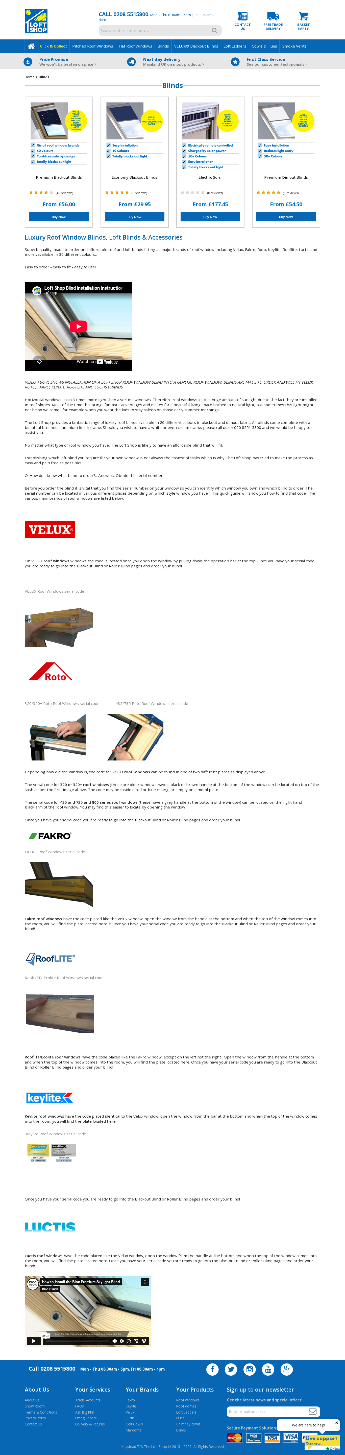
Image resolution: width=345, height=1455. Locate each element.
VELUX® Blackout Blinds (196, 46)
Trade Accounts (87, 1400)
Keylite (131, 1406)
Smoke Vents (294, 46)
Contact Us (33, 1424)
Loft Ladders (235, 46)
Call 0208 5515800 (123, 14)
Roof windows (188, 1400)
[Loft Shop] (36, 31)
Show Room (35, 1406)
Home (30, 77)
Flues (180, 1418)
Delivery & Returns (90, 1424)
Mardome (134, 1430)
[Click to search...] (214, 30)
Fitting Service (86, 1418)
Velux (130, 1412)
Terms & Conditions (41, 1412)
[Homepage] (31, 46)
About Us (32, 1400)
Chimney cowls (188, 1424)
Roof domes (186, 1406)
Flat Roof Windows (135, 46)
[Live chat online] (322, 1442)
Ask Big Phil (84, 1412)
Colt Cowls (134, 1424)
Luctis (130, 1418)
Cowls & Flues (264, 46)
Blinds (163, 46)
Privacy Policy (35, 1418)
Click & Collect (53, 46)
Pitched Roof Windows (92, 46)
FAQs (79, 1406)
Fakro (130, 1400)
